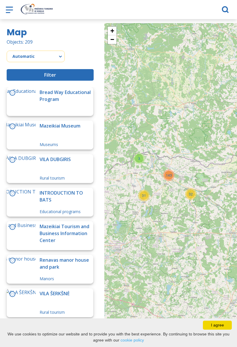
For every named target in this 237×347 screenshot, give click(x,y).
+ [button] (112, 30)
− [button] (112, 39)
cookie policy (132, 340)
